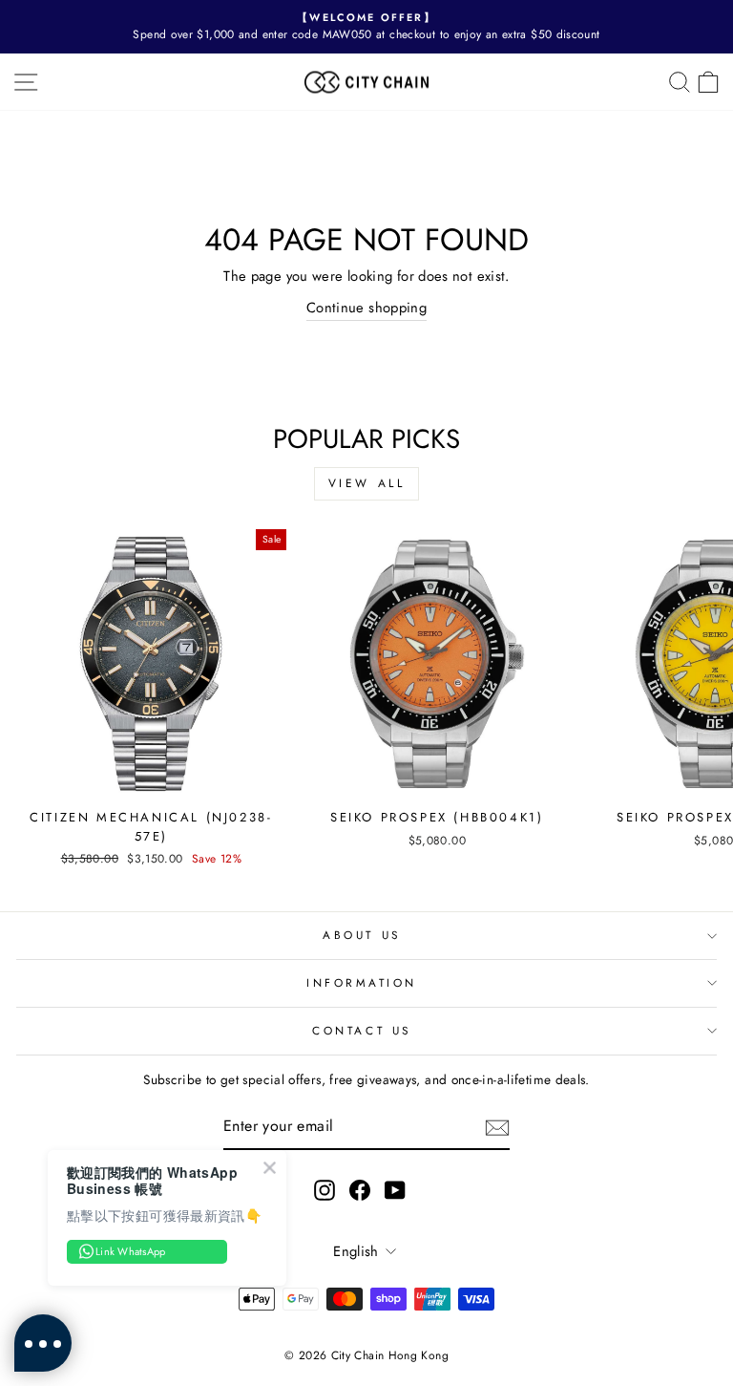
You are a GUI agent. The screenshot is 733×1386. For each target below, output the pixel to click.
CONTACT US (361, 1030)
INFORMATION (361, 982)
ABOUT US (361, 935)
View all (367, 483)
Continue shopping (366, 307)
